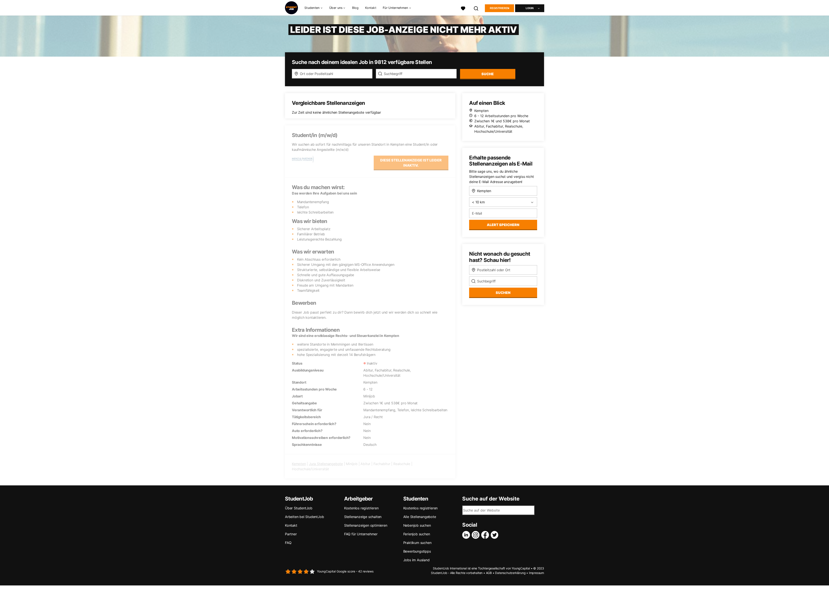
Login (530, 8)
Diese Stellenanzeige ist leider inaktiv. (411, 162)
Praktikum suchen (417, 542)
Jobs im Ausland (416, 560)
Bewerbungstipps (417, 551)
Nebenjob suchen (417, 525)
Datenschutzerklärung (510, 573)
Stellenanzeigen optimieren (365, 525)
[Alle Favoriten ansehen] (463, 8)
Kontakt (370, 8)
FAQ (288, 542)
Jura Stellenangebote (326, 464)
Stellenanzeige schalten (362, 517)
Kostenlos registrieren (361, 508)
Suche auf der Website (490, 499)
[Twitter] (495, 535)
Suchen (503, 292)
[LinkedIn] (467, 535)
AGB (489, 573)
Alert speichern (503, 225)
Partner (291, 534)
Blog (355, 8)
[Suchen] (476, 8)
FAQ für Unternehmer (361, 534)
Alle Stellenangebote (419, 517)
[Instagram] (476, 535)
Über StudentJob (298, 508)
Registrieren (499, 8)
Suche (487, 74)
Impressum (536, 573)
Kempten (299, 464)
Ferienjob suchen (416, 534)
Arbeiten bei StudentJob (304, 517)
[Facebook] (486, 535)
